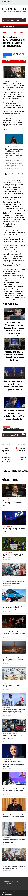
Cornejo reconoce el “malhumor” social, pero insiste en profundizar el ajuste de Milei (13, 790)
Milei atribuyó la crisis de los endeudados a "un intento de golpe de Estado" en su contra (14, 530)
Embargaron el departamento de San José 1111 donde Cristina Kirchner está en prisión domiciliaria (14, 841)
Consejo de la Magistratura (10, 428)
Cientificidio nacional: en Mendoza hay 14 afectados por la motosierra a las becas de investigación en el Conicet (14, 866)
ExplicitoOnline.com (15, 470)
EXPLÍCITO (14, 892)
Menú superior (7, 1)
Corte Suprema (7, 430)
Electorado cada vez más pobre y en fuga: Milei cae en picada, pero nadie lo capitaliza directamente (14, 685)
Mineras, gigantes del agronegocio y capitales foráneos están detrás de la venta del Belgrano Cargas (12, 607)
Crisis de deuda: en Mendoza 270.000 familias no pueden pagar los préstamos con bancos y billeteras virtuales (13, 581)
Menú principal (9, 26)
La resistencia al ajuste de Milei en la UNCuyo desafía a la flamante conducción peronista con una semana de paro (14, 633)
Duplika (10, 894)
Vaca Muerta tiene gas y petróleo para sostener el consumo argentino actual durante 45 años (13, 659)
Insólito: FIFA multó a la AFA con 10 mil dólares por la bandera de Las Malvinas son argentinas (13, 556)
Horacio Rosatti (16, 430)
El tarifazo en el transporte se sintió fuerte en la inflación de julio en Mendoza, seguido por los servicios (14, 737)
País (23, 430)
